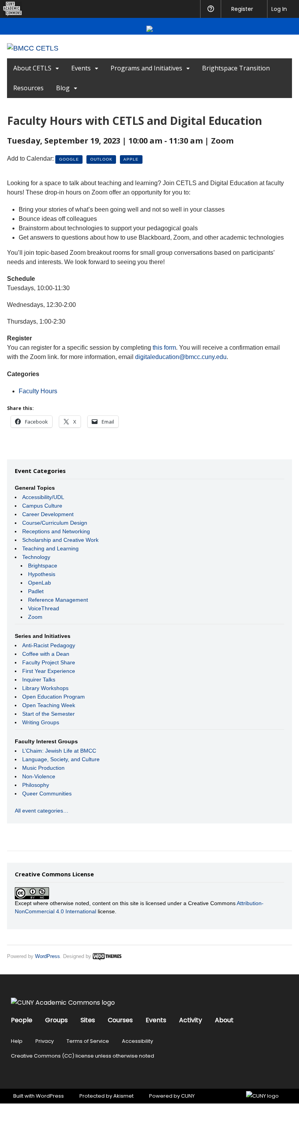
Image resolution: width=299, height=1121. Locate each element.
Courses (120, 1020)
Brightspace (42, 565)
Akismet (123, 1096)
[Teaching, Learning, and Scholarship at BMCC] (32, 48)
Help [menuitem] (210, 9)
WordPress (47, 956)
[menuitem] (11, 9)
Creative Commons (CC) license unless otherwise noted (82, 1056)
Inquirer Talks (38, 679)
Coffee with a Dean (45, 654)
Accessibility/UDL (43, 497)
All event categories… (42, 810)
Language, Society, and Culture (61, 759)
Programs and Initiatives (146, 68)
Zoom (35, 617)
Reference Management (58, 600)
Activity (190, 1020)
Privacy (44, 1041)
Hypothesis (41, 574)
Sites (88, 1020)
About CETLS (32, 68)
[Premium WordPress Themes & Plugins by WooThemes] (107, 956)
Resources (28, 88)
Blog (63, 88)
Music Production (43, 768)
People (21, 1020)
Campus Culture (42, 506)
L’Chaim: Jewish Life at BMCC (59, 751)
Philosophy (35, 785)
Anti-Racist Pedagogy (48, 645)
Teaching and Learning (50, 548)
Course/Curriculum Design (54, 523)
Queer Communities (47, 793)
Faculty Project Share (48, 662)
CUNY (188, 1096)
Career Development (48, 514)
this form (164, 347)
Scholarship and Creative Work (60, 540)
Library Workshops (45, 688)
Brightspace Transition (236, 68)
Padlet (36, 591)
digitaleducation (181, 357)
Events (81, 68)
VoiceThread (43, 608)
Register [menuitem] (242, 9)
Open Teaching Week (48, 705)
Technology (36, 557)
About (224, 1020)
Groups (56, 1020)
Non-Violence (38, 776)
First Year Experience (48, 671)
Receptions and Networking (56, 531)
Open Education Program (53, 697)
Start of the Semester (48, 714)
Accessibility (137, 1041)
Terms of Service (88, 1041)
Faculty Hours (38, 391)
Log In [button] (279, 9)
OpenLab (39, 583)
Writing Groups (40, 722)
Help (17, 1041)
